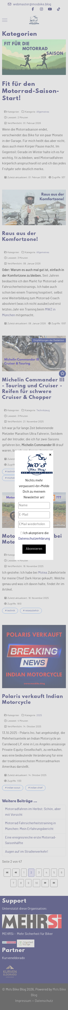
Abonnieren (34, 549)
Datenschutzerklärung (34, 538)
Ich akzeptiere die (34, 536)
